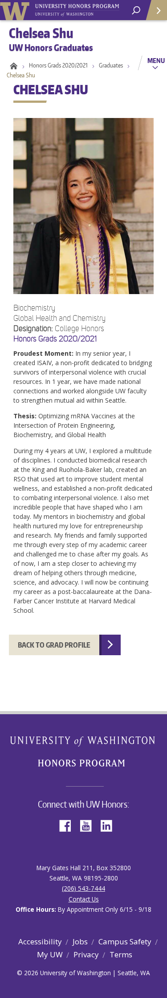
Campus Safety (124, 941)
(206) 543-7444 (83, 888)
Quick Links (156, 10)
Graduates (111, 65)
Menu (156, 60)
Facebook (68, 825)
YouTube (89, 825)
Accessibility (40, 941)
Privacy (86, 954)
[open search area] (136, 10)
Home (12, 65)
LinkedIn (109, 825)
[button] (83, 356)
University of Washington (16, 10)
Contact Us (84, 899)
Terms (121, 954)
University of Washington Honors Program (77, 10)
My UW (50, 954)
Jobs (80, 941)
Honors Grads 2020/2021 (58, 65)
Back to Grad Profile (54, 644)
